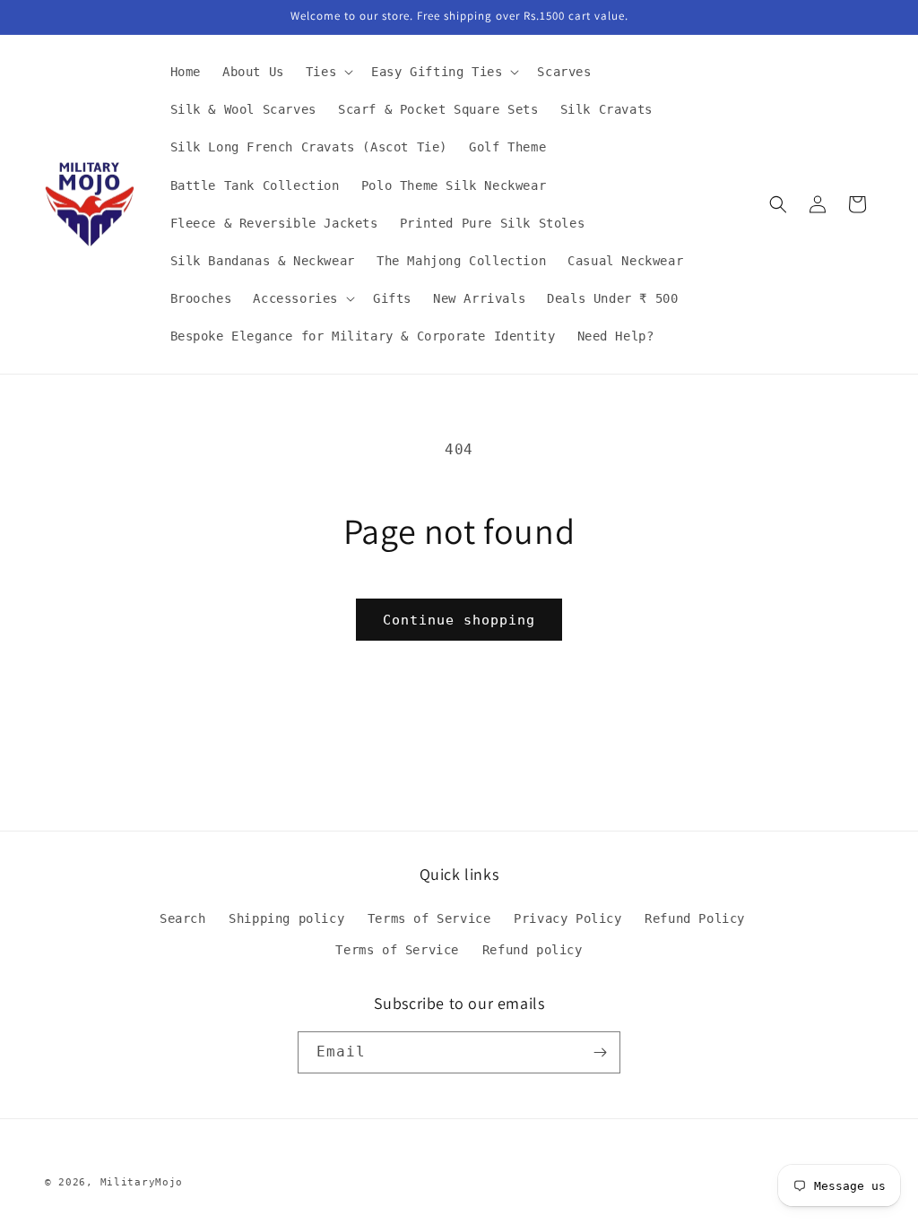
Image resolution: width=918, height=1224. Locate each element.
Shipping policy (286, 918)
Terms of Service (429, 918)
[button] (327, 72)
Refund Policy (695, 918)
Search (183, 918)
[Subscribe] (599, 1052)
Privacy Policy (567, 918)
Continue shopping (459, 620)
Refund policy (532, 950)
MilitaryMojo (141, 1182)
